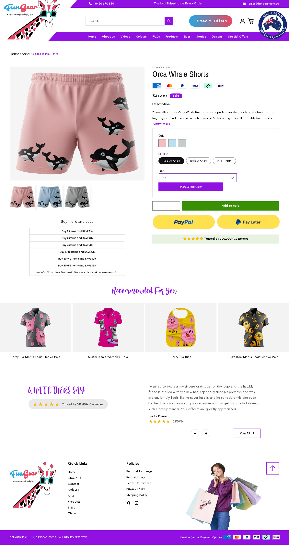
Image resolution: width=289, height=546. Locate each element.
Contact (73, 484)
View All (245, 433)
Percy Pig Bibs (180, 357)
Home (15, 54)
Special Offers (212, 21)
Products (74, 501)
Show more (161, 124)
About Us (74, 478)
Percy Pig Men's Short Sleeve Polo (35, 357)
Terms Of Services (138, 483)
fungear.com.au (47, 537)
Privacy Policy (135, 489)
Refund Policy (135, 477)
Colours (73, 489)
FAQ (71, 496)
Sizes (71, 507)
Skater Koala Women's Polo (108, 357)
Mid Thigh (224, 160)
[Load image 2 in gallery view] (50, 197)
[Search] (169, 21)
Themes (73, 513)
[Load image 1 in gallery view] (22, 197)
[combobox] (129, 21)
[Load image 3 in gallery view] (77, 197)
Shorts (27, 54)
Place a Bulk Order (191, 186)
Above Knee (171, 160)
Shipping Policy (136, 495)
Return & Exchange (139, 471)
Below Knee (198, 160)
